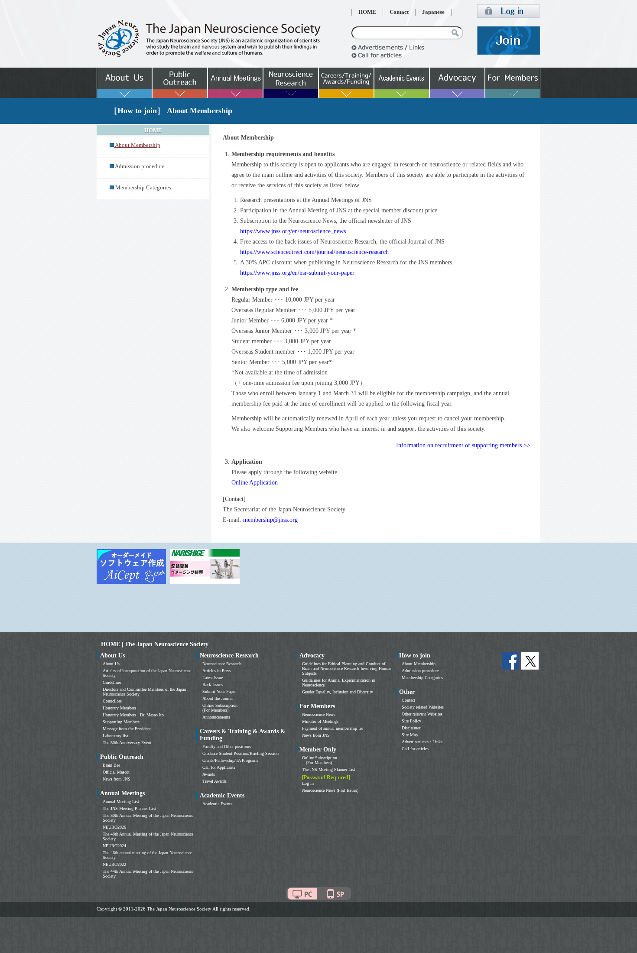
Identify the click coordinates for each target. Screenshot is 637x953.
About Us (111, 663)
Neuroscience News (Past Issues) (330, 790)
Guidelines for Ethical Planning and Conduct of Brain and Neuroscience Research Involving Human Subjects (346, 668)
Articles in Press (216, 670)
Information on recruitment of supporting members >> (463, 445)
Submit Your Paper (219, 691)
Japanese (433, 12)
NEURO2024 (114, 845)
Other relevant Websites (422, 714)
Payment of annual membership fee (332, 728)
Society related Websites (423, 707)
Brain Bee (111, 765)
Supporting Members (121, 721)
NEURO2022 (114, 864)
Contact (399, 12)
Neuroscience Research (221, 663)
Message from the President (127, 728)
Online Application (254, 482)
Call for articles (415, 748)
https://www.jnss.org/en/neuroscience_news (293, 231)
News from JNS (116, 779)
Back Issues (212, 684)
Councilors (112, 701)
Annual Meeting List (121, 801)
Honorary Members (119, 708)
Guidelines (112, 682)
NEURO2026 (114, 827)
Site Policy (411, 721)
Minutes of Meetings (320, 721)
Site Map (410, 734)
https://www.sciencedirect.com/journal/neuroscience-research (314, 252)
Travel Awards (214, 781)
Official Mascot (116, 772)
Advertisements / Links (422, 741)
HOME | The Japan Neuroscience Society (154, 644)
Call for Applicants (218, 767)
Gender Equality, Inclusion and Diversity (337, 692)
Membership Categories (143, 188)
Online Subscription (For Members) (219, 707)
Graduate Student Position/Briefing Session (240, 753)
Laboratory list (115, 735)
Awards (208, 774)
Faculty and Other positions (226, 746)
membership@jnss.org (270, 520)
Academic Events (217, 803)
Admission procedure (140, 166)
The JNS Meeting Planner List (129, 808)
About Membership (419, 663)
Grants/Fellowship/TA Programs (230, 760)
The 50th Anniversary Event (127, 742)
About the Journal (218, 698)
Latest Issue (212, 677)
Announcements (216, 717)
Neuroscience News (318, 714)
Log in (308, 783)
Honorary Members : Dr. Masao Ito (133, 714)
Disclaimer (411, 727)
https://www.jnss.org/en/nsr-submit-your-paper (297, 273)
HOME (367, 12)
